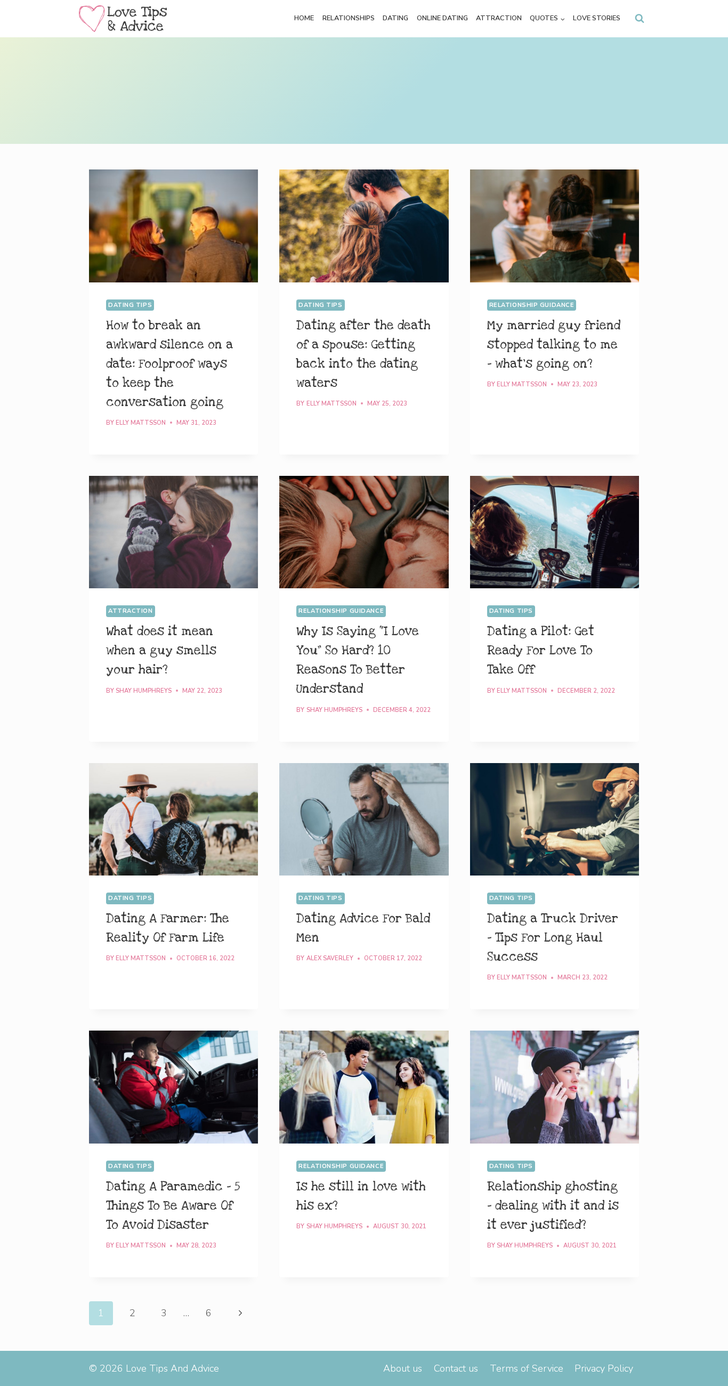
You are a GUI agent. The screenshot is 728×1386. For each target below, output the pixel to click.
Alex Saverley (329, 958)
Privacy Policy (604, 1368)
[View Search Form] (639, 18)
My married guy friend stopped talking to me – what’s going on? (553, 345)
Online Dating (442, 18)
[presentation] (173, 225)
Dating (395, 18)
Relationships (348, 18)
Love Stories (596, 18)
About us (402, 1368)
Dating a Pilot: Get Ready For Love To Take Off (540, 650)
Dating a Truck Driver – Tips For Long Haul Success (552, 938)
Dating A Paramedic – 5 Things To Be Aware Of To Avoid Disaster (173, 1206)
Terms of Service (526, 1368)
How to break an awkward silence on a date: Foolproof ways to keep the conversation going (169, 364)
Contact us (456, 1368)
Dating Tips (130, 305)
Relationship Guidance (532, 305)
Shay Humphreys (144, 691)
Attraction (499, 18)
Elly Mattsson (141, 423)
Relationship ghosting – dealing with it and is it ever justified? (553, 1206)
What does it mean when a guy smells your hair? (161, 650)
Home (304, 18)
